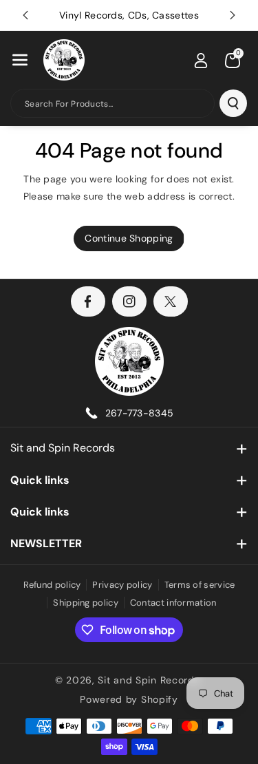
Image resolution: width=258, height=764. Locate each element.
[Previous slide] (25, 15)
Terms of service (199, 585)
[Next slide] (232, 15)
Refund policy (52, 585)
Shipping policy (85, 602)
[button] (20, 60)
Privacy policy (122, 585)
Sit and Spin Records (62, 448)
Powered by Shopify (129, 699)
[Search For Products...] (233, 103)
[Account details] (201, 60)
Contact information (173, 602)
